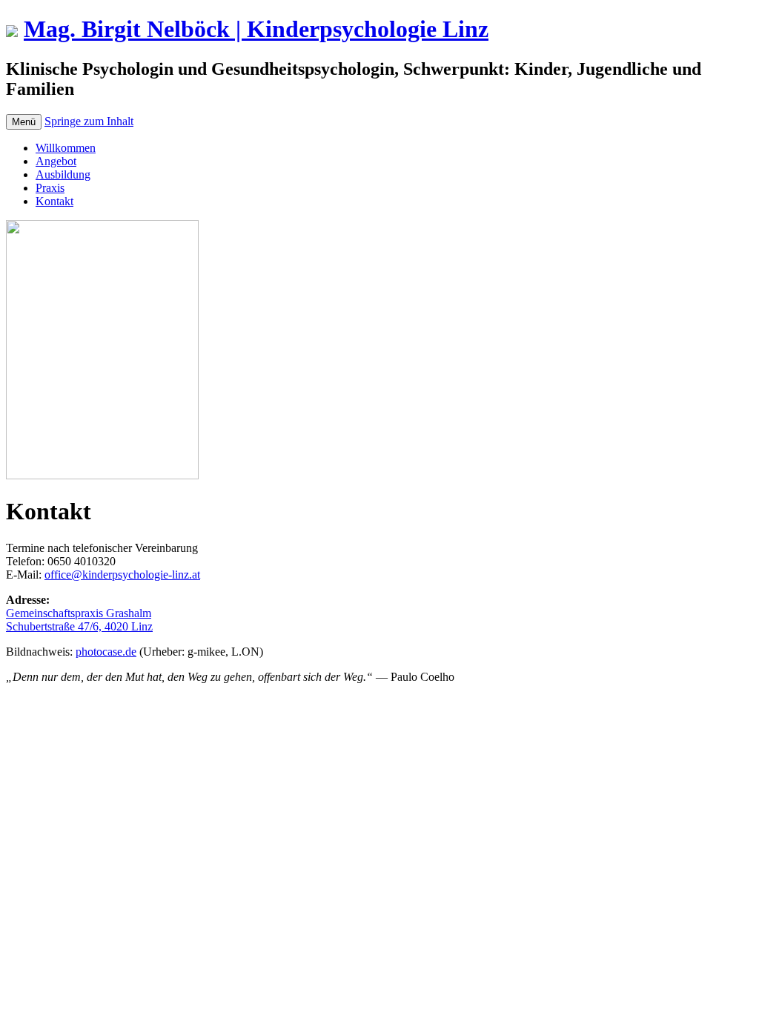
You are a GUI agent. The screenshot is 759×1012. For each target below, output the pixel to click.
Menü (24, 121)
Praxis (50, 188)
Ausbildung (63, 174)
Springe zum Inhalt (88, 121)
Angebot (56, 161)
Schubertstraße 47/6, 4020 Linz (79, 626)
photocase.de (106, 651)
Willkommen (66, 148)
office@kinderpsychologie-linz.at (122, 574)
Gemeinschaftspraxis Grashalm (78, 613)
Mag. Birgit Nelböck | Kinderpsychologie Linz (256, 29)
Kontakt (54, 201)
